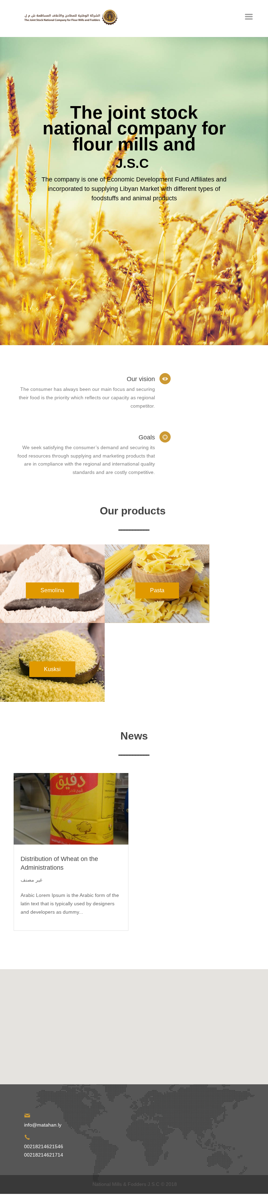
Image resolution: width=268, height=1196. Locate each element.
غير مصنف (31, 880)
